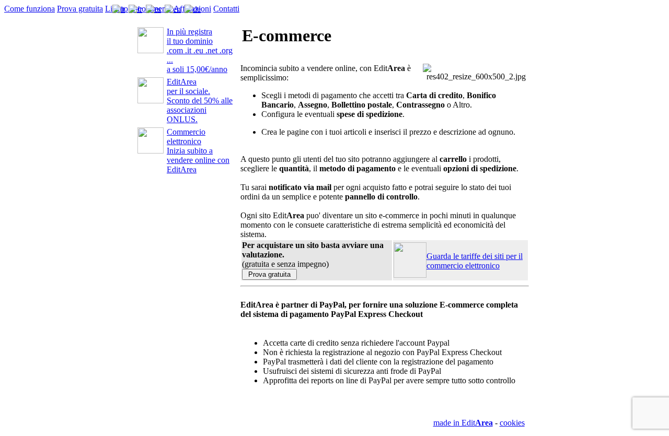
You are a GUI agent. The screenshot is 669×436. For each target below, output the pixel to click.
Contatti (226, 8)
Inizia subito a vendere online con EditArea (198, 150)
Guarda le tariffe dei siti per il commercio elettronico (474, 261)
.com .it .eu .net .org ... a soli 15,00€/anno (200, 50)
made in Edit (463, 422)
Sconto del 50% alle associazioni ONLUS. (200, 100)
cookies (512, 422)
